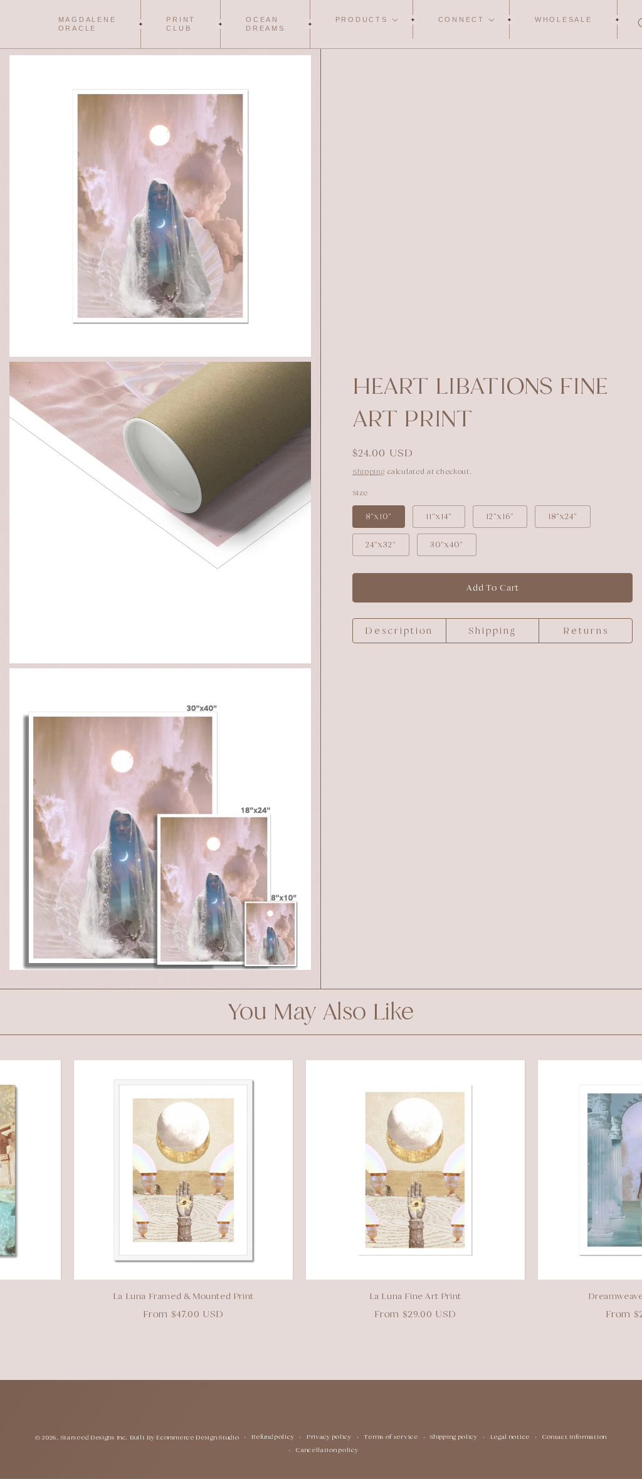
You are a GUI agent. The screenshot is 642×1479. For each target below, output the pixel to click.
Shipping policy (454, 1437)
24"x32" (381, 544)
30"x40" (446, 544)
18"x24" (562, 516)
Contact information (574, 1437)
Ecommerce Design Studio (197, 1437)
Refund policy (272, 1437)
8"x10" (379, 516)
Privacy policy (329, 1437)
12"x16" (500, 516)
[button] (361, 19)
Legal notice (510, 1437)
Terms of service (391, 1437)
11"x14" (439, 516)
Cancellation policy (327, 1450)
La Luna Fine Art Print (396, 1296)
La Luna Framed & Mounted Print (164, 1296)
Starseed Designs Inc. (94, 1437)
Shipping (369, 471)
